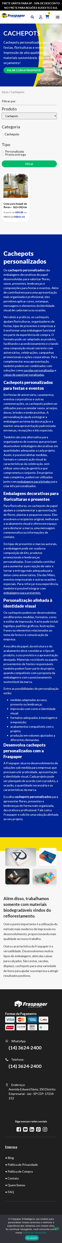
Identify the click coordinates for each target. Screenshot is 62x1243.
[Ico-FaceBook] (19, 1129)
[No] (56, 1228)
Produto (9, 109)
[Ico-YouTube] (25, 1129)
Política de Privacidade (34, 1232)
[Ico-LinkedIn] (32, 1129)
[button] (57, 17)
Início (5, 92)
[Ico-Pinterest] (38, 1129)
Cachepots (12, 134)
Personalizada (14, 151)
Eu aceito (32, 1238)
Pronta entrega (15, 154)
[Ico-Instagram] (45, 1129)
